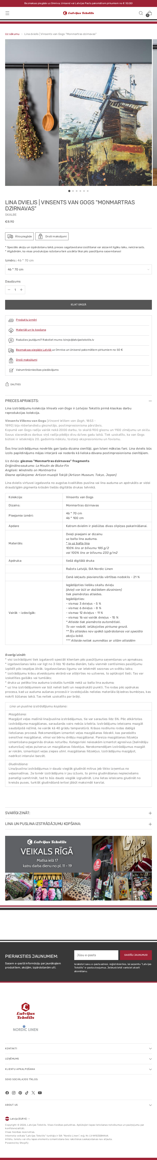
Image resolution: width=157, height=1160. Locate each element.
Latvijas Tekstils (36, 1124)
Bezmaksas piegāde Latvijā (34, 349)
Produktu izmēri (26, 319)
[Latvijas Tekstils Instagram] (14, 1093)
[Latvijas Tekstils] (78, 13)
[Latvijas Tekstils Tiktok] (27, 1093)
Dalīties (15, 384)
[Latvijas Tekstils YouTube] (40, 1093)
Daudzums (13, 281)
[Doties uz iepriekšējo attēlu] (139, 925)
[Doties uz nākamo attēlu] (148, 925)
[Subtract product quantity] (9, 290)
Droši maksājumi (26, 359)
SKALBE (11, 215)
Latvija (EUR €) (18, 1118)
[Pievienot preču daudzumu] (21, 290)
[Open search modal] (141, 13)
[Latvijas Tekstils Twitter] (33, 1093)
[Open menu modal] (7, 13)
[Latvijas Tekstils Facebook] (7, 1093)
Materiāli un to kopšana (31, 329)
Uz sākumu (12, 34)
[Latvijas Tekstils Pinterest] (20, 1093)
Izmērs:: (19, 260)
